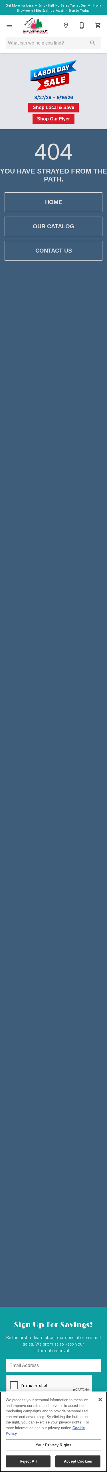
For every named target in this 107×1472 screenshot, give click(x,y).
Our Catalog (53, 226)
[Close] (100, 1399)
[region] (53, 1432)
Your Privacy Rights (53, 1445)
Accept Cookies (78, 1461)
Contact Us (53, 250)
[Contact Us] (82, 25)
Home (53, 202)
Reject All (28, 1461)
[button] (9, 25)
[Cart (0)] (98, 25)
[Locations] (66, 25)
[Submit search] (92, 43)
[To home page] (35, 25)
